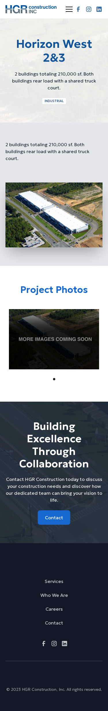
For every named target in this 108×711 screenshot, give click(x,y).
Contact (54, 517)
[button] (68, 9)
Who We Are (54, 595)
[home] (31, 9)
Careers (54, 609)
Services (54, 581)
